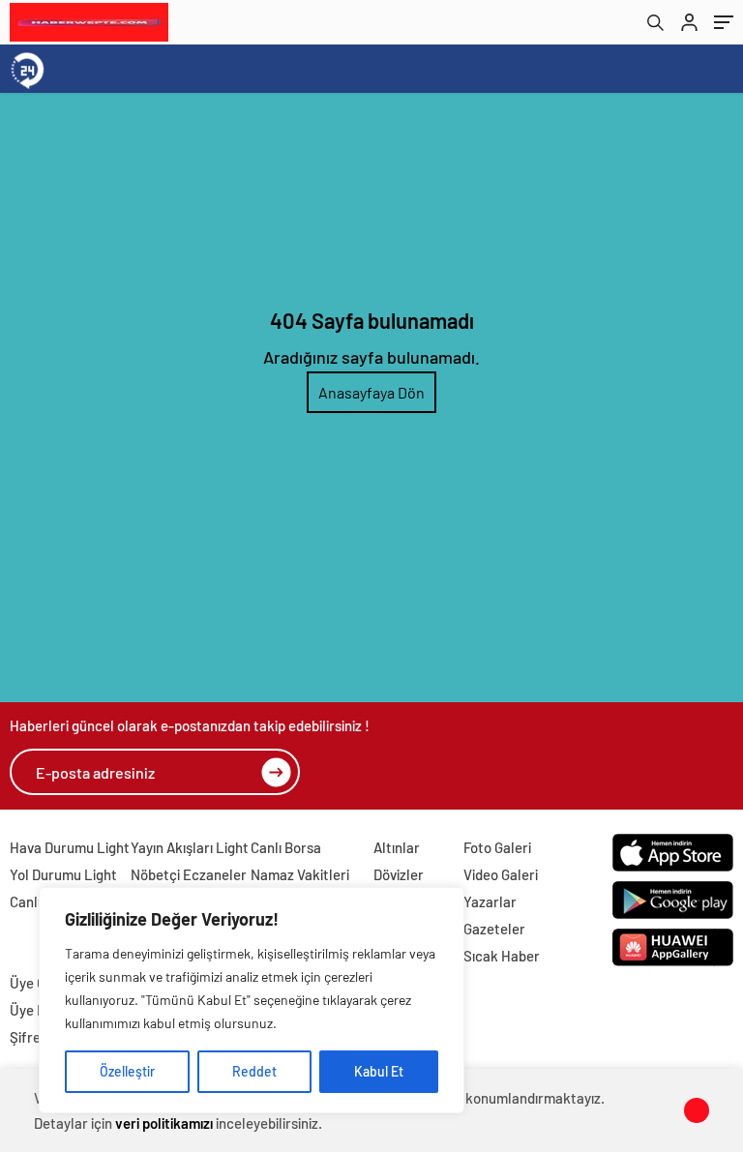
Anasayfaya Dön (371, 392)
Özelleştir (127, 1071)
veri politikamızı (164, 1123)
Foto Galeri (497, 847)
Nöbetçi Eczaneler (189, 874)
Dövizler (398, 874)
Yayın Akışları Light (190, 847)
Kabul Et (378, 1071)
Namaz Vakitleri (300, 874)
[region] (251, 1000)
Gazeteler (494, 928)
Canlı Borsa (286, 847)
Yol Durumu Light (63, 874)
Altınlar (396, 847)
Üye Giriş (37, 982)
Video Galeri (500, 874)
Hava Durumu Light (70, 847)
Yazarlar (490, 901)
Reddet (254, 1071)
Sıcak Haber (501, 955)
